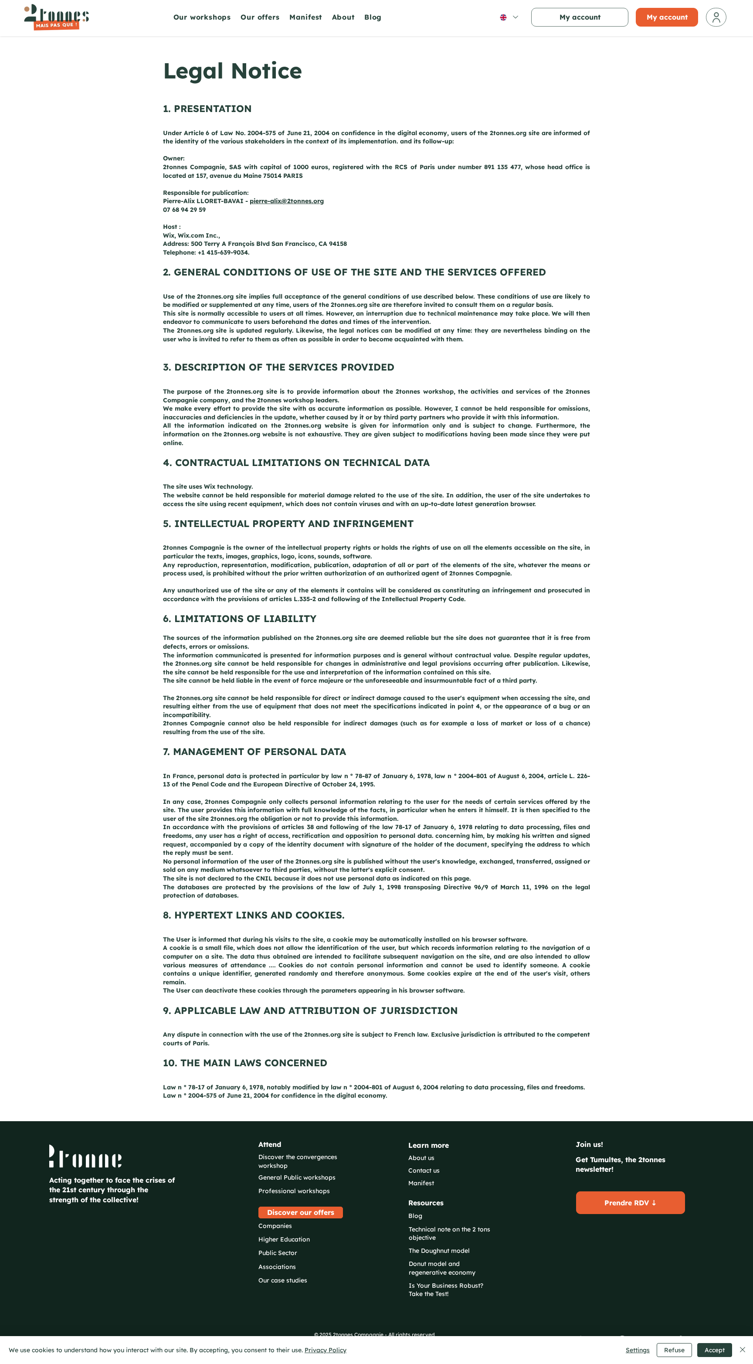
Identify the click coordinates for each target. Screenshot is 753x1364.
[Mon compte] (716, 17)
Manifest (421, 1183)
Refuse (674, 1350)
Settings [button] (638, 1350)
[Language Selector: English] (508, 17)
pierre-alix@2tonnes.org (287, 201)
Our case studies (282, 1280)
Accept (715, 1350)
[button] (205, 17)
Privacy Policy (325, 1350)
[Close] (742, 1350)
